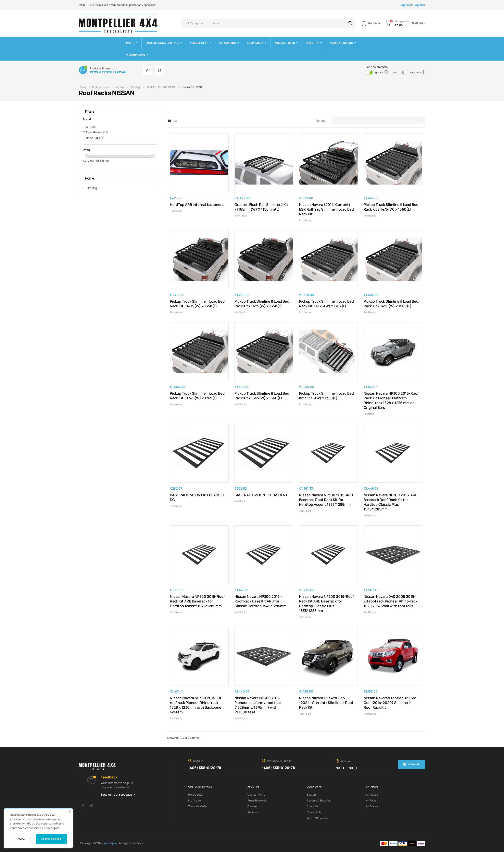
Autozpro (111, 843)
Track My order (197, 806)
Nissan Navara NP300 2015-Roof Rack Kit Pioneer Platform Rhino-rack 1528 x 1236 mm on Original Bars (391, 400)
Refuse (20, 839)
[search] (350, 23)
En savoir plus (50, 828)
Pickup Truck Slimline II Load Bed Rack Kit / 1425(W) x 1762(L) (326, 303)
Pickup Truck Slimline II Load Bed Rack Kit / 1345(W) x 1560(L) (261, 395)
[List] (175, 120)
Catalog (92, 188)
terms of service (317, 818)
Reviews (252, 812)
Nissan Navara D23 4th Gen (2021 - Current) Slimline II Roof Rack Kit (326, 702)
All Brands (372, 806)
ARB (91, 127)
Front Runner (97, 132)
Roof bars (369, 413)
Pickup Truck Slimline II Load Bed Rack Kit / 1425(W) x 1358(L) (261, 303)
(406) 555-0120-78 (204, 767)
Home (89, 178)
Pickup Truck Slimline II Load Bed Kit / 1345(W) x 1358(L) (326, 395)
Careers (252, 806)
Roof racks (176, 211)
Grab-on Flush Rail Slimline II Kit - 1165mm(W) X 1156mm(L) (261, 207)
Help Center (195, 794)
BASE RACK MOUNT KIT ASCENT (261, 495)
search (311, 794)
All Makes (372, 794)
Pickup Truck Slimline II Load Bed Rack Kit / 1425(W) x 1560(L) (391, 303)
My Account (196, 800)
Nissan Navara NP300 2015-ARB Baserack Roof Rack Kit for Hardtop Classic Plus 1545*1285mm (390, 502)
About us (312, 806)
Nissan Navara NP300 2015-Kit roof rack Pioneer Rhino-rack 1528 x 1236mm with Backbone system (195, 704)
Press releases (257, 800)
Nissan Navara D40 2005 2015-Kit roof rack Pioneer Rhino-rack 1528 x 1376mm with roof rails (390, 601)
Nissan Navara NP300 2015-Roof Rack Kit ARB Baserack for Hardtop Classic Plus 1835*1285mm (326, 603)
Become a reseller (318, 800)
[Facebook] (83, 806)
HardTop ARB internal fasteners (197, 204)
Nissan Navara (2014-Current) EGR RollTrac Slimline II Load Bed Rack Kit (326, 209)
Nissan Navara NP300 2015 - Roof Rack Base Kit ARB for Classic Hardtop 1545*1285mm (260, 601)
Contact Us (314, 812)
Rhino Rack (95, 138)
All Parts (371, 800)
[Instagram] (92, 806)
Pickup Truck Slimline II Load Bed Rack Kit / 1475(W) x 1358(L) (197, 303)
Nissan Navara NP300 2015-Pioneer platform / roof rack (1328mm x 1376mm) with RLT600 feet (257, 704)
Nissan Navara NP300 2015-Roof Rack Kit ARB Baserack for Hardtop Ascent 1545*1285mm (197, 601)
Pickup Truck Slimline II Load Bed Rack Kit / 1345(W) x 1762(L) (197, 395)
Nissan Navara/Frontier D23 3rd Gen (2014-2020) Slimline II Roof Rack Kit (390, 702)
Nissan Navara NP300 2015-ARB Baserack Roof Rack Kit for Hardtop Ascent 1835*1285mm (326, 500)
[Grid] (169, 120)
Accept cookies (51, 838)
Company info (256, 794)
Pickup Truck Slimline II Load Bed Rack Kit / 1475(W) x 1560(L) (391, 207)
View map (414, 764)
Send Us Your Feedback (116, 794)
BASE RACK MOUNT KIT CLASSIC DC (197, 497)
